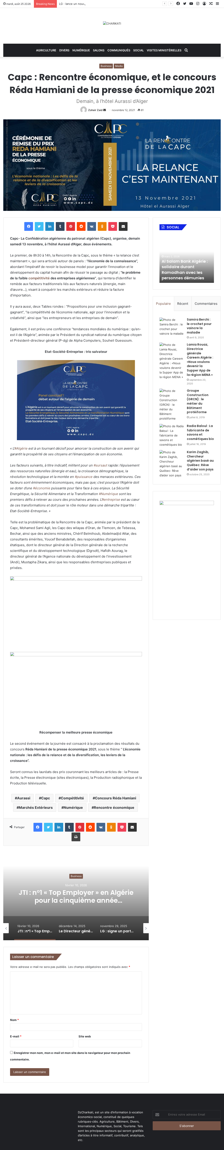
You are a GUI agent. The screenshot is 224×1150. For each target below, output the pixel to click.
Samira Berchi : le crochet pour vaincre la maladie (199, 326)
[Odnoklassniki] (102, 226)
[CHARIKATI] (112, 23)
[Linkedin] (49, 226)
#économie (41, 488)
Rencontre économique (114, 807)
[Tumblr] (60, 226)
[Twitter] (39, 226)
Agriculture (46, 50)
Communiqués (118, 50)
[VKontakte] (91, 226)
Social (138, 50)
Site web (85, 1036)
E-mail (15, 1036)
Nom (14, 1020)
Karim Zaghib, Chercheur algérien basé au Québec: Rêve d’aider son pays (200, 460)
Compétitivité (72, 798)
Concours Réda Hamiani (115, 798)
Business (106, 66)
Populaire (163, 303)
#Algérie (21, 448)
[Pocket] (112, 226)
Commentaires (206, 303)
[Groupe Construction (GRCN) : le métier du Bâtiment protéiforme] (171, 405)
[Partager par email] (123, 226)
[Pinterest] (70, 226)
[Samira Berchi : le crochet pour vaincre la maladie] (171, 327)
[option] (76, 896)
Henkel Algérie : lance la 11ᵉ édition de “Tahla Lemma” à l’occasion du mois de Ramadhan (186, 269)
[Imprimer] (76, 836)
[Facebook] (28, 226)
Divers (64, 50)
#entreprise (111, 499)
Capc (45, 798)
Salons (98, 50)
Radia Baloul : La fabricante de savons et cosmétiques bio (200, 432)
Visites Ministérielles (164, 50)
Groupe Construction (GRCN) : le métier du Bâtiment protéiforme (197, 401)
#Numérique (108, 494)
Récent (182, 303)
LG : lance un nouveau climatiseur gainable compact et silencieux (103, 3)
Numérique (81, 50)
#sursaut (100, 465)
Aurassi (23, 798)
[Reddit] (81, 226)
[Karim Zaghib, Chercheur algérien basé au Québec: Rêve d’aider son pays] (171, 464)
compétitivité (39, 278)
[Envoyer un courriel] (104, 110)
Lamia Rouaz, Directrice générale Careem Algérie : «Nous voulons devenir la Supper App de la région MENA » (200, 359)
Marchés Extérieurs (36, 807)
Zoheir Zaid (95, 110)
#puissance (84, 477)
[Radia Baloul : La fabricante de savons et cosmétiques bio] (171, 435)
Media (119, 66)
